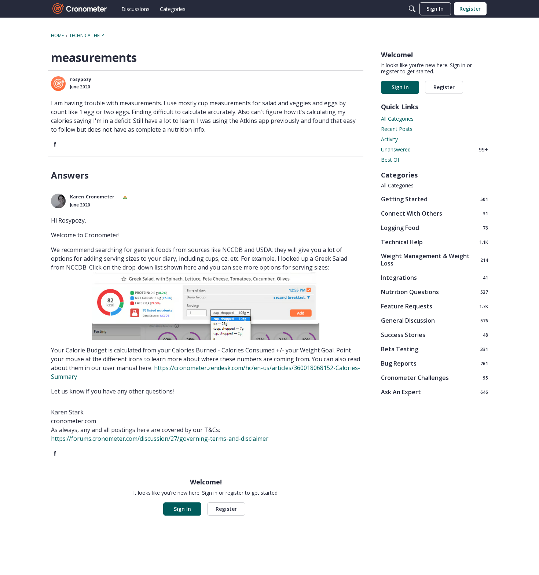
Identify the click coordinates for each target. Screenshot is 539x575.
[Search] (412, 8)
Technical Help (434, 242)
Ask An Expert (434, 392)
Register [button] (226, 508)
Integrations (434, 277)
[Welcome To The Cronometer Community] (79, 9)
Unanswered (434, 149)
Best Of (390, 159)
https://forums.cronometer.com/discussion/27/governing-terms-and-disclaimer (159, 439)
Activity (389, 139)
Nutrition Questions (434, 292)
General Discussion (434, 320)
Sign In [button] (182, 508)
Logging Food (434, 227)
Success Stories (434, 334)
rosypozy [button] (80, 79)
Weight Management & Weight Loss (434, 259)
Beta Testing (434, 349)
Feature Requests (434, 306)
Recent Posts (396, 128)
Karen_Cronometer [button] (92, 197)
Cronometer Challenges (434, 377)
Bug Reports (434, 363)
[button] (58, 83)
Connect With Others (434, 213)
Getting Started (434, 199)
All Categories (397, 118)
